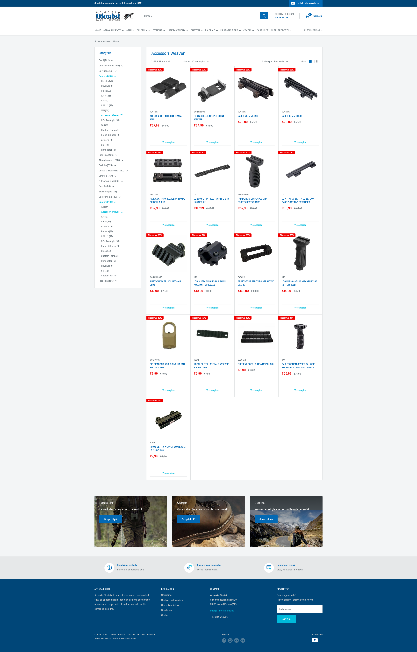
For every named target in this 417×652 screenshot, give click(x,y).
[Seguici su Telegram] (242, 641)
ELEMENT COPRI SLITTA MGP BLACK (256, 364)
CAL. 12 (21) (107, 105)
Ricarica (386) (106, 154)
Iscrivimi (286, 618)
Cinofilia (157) (106, 175)
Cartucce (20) (106, 70)
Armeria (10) (107, 140)
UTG (195, 277)
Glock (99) (106, 90)
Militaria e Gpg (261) (109, 180)
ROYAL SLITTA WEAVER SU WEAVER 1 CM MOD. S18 (168, 448)
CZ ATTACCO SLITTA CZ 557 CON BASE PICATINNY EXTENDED (298, 200)
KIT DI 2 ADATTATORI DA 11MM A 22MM (166, 118)
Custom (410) (106, 76)
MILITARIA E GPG (229, 30)
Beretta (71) (107, 81)
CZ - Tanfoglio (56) (110, 120)
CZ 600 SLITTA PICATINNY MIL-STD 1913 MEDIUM (211, 200)
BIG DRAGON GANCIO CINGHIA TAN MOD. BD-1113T (167, 366)
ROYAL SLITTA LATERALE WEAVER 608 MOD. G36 (211, 366)
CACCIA (247, 30)
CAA (283, 360)
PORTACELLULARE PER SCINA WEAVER (209, 118)
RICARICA (210, 30)
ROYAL (196, 360)
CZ (195, 194)
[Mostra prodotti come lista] (316, 61)
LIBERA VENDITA (177, 30)
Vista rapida (168, 142)
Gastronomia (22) (108, 196)
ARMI (129, 30)
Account (280, 17)
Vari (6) (104, 125)
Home (97, 41)
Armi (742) (104, 60)
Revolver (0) (107, 85)
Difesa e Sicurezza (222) (111, 170)
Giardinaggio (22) (108, 191)
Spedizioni (166, 610)
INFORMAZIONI (312, 30)
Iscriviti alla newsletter (308, 3)
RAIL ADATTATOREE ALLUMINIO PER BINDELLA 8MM (168, 200)
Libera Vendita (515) (109, 65)
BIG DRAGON (155, 360)
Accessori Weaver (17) (112, 115)
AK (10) (104, 100)
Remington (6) (108, 149)
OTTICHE (157, 30)
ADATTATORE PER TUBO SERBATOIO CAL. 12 (256, 283)
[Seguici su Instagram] (230, 640)
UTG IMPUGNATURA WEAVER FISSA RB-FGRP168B (299, 283)
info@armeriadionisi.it (222, 610)
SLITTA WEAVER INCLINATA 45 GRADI (165, 283)
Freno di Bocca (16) (110, 134)
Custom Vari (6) (108, 275)
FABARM (241, 277)
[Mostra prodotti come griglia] (310, 61)
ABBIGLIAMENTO (112, 30)
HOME (97, 30)
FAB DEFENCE (244, 194)
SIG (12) (104, 144)
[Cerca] (264, 15)
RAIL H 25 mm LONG (248, 116)
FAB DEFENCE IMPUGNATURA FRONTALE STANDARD (252, 200)
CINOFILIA (142, 30)
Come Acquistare (170, 604)
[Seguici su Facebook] (224, 640)
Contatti (165, 615)
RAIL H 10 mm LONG (292, 116)
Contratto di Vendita (172, 599)
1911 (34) (105, 110)
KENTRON (154, 112)
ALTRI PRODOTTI (280, 30)
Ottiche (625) (106, 165)
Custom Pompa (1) (110, 130)
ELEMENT (242, 360)
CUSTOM (195, 30)
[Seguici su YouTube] (236, 640)
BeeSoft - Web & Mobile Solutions (120, 638)
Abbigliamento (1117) (109, 160)
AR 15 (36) (106, 95)
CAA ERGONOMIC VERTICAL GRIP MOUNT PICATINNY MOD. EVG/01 (298, 366)
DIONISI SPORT (200, 112)
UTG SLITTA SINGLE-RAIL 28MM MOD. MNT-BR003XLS (210, 283)
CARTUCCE (262, 30)
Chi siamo (166, 594)
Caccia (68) (105, 186)
